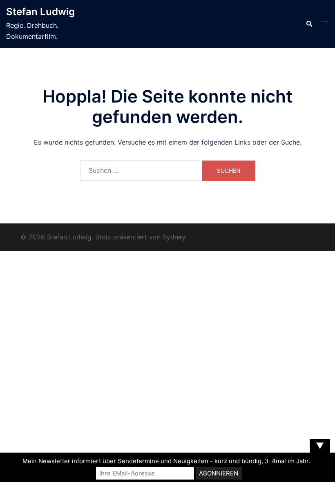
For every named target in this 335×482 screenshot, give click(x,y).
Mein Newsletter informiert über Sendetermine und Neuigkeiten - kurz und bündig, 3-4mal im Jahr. (166, 461)
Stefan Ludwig (40, 12)
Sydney (174, 237)
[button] (309, 24)
